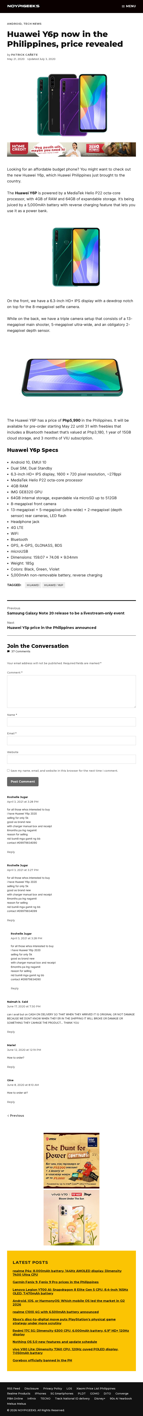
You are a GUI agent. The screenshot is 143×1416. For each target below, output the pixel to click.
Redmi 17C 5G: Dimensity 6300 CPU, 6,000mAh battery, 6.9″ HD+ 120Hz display (71, 1332)
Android (14, 23)
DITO (107, 1393)
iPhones (40, 1393)
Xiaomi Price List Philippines (96, 1388)
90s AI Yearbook (121, 1398)
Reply (11, 852)
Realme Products (18, 1393)
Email (11, 733)
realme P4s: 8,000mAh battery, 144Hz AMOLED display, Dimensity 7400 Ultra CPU (67, 1272)
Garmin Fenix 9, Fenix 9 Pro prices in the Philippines (56, 1282)
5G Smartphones (62, 1393)
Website (12, 752)
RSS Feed (13, 1388)
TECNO (45, 1398)
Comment (14, 672)
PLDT (82, 1393)
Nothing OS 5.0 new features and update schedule (55, 1342)
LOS (69, 1388)
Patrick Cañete (24, 54)
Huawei (33, 585)
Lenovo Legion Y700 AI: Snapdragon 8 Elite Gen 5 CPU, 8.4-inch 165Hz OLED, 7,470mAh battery (70, 1291)
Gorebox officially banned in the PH (42, 1360)
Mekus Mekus (16, 1403)
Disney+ (99, 1398)
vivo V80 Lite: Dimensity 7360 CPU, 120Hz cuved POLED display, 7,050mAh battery (65, 1351)
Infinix (31, 1398)
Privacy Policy (52, 1388)
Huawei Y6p (53, 585)
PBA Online (15, 1398)
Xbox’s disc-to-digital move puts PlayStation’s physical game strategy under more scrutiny (64, 1321)
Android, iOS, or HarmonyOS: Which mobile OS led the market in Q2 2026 (69, 1302)
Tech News (32, 23)
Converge (121, 1393)
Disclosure (31, 1388)
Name (12, 715)
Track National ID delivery (72, 1398)
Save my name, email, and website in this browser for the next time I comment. (64, 770)
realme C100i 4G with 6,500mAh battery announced (56, 1312)
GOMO (94, 1393)
